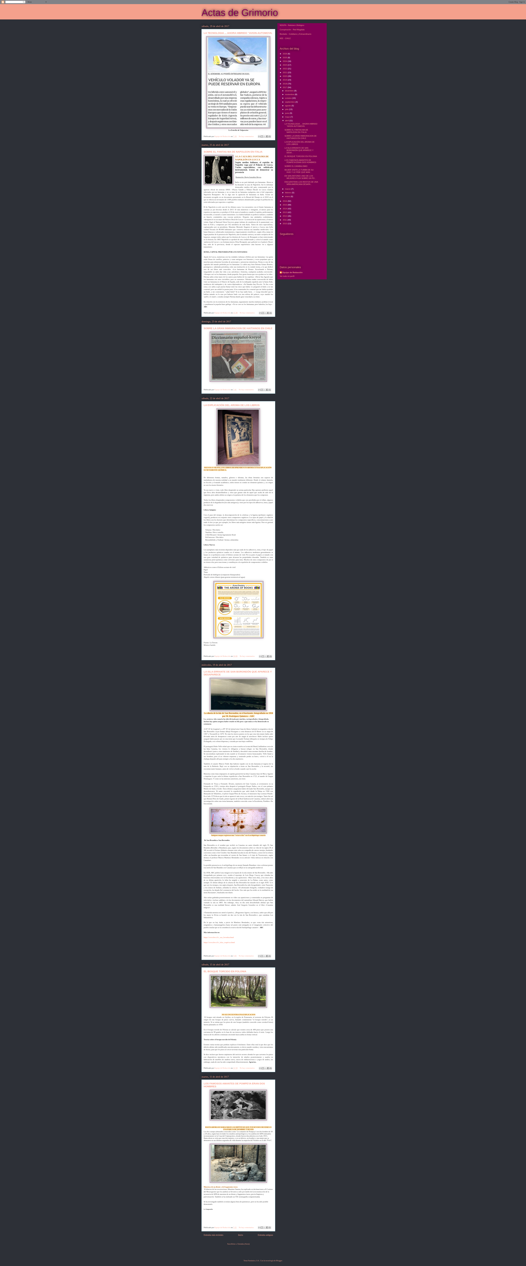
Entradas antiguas (265, 1235)
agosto (288, 106)
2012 (285, 216)
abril (287, 120)
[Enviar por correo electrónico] (259, 136)
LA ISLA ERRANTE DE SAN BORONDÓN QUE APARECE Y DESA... (299, 150)
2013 (285, 212)
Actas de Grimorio (239, 12)
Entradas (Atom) (244, 1244)
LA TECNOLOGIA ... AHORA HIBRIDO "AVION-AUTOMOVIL (238, 33)
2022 (285, 69)
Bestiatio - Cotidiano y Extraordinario (295, 34)
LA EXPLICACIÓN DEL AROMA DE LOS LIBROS (232, 405)
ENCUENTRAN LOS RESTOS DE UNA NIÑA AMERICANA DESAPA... (301, 183)
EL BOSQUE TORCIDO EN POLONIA (225, 971)
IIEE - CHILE (285, 38)
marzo (288, 189)
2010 (285, 223)
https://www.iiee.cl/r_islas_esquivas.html (219, 942)
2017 (285, 87)
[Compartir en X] (264, 136)
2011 (285, 220)
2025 (285, 57)
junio (287, 113)
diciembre (289, 91)
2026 (285, 54)
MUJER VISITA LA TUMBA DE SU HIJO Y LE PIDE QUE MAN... (299, 171)
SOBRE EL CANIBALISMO (296, 166)
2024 (285, 61)
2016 (285, 201)
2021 (285, 72)
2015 (285, 205)
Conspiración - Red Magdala (292, 29)
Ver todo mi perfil (287, 276)
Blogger (279, 1261)
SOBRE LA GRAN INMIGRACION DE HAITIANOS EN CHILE (238, 328)
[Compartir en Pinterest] (269, 136)
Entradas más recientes (213, 1235)
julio (287, 109)
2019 (285, 80)
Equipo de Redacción (292, 272)
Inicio (240, 1235)
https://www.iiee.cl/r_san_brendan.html (219, 937)
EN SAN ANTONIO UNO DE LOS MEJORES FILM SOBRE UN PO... (300, 177)
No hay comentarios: (247, 136)
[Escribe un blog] (262, 136)
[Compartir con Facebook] (267, 136)
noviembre (290, 94)
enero (288, 196)
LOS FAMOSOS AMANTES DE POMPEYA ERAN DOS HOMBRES (300, 161)
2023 (285, 65)
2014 (285, 209)
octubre (288, 98)
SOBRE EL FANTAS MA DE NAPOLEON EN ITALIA (233, 151)
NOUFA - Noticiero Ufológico (292, 25)
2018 (285, 84)
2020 (285, 76)
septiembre (290, 102)
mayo (287, 117)
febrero (288, 192)
